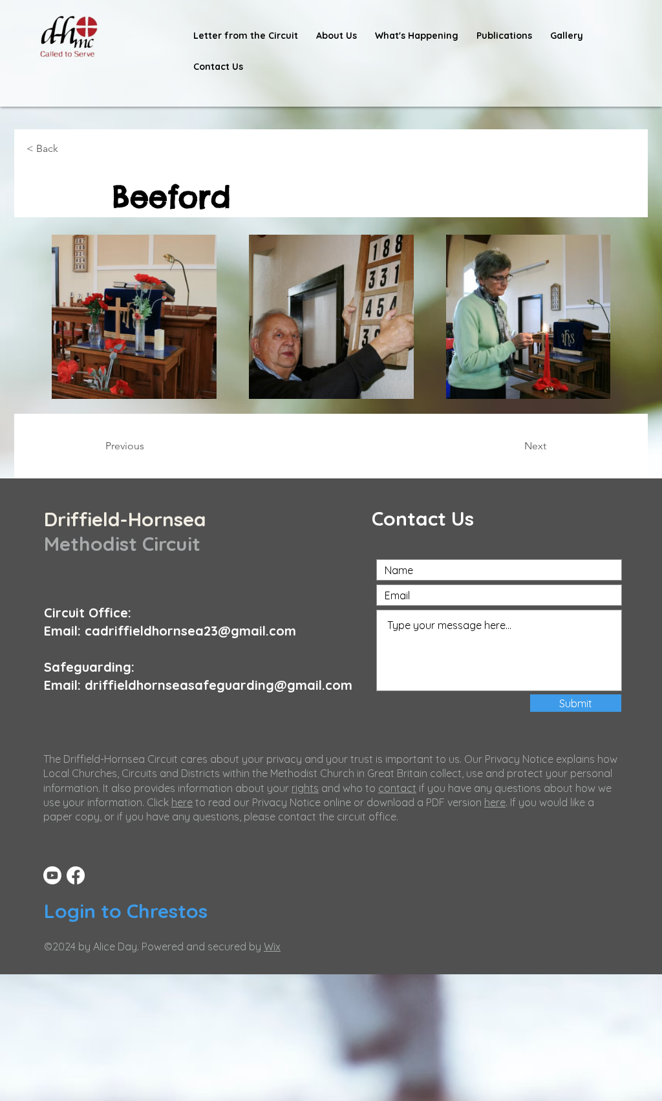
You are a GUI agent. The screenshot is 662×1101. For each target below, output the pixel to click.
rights (305, 788)
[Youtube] (52, 875)
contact (397, 788)
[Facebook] (76, 875)
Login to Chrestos (126, 911)
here (182, 802)
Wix (272, 946)
